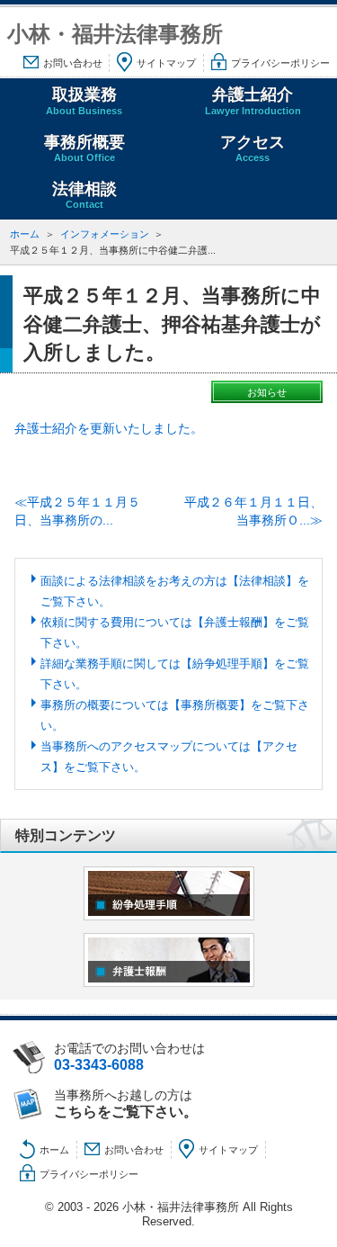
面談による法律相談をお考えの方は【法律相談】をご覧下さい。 (174, 591)
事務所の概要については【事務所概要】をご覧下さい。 (174, 715)
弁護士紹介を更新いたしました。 (108, 428)
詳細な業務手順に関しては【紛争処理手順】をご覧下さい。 (174, 674)
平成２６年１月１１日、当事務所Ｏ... (253, 511)
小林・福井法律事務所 (115, 34)
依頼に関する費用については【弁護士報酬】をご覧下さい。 (174, 632)
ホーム (25, 234)
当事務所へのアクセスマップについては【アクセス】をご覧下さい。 (168, 757)
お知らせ (267, 392)
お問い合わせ (72, 63)
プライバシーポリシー (280, 63)
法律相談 (84, 195)
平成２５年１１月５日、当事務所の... (77, 511)
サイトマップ (166, 63)
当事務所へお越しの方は (126, 1103)
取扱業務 (84, 100)
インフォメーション (104, 234)
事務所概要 (84, 148)
